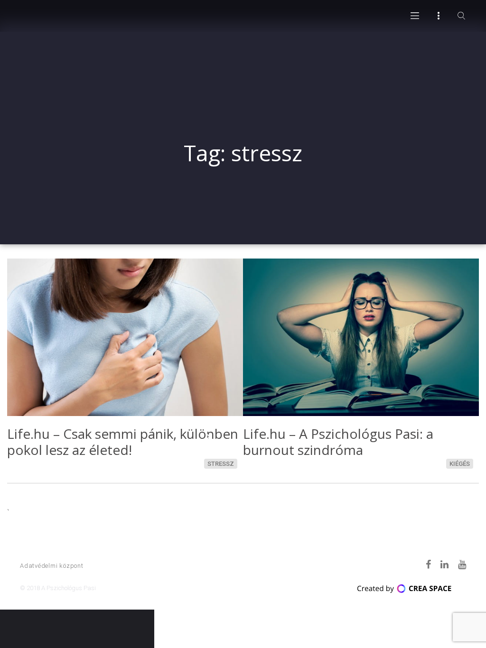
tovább (208, 436)
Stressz (220, 463)
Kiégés (459, 463)
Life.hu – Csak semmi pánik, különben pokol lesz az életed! (122, 442)
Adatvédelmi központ (52, 565)
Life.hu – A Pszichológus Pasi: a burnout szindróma (338, 442)
